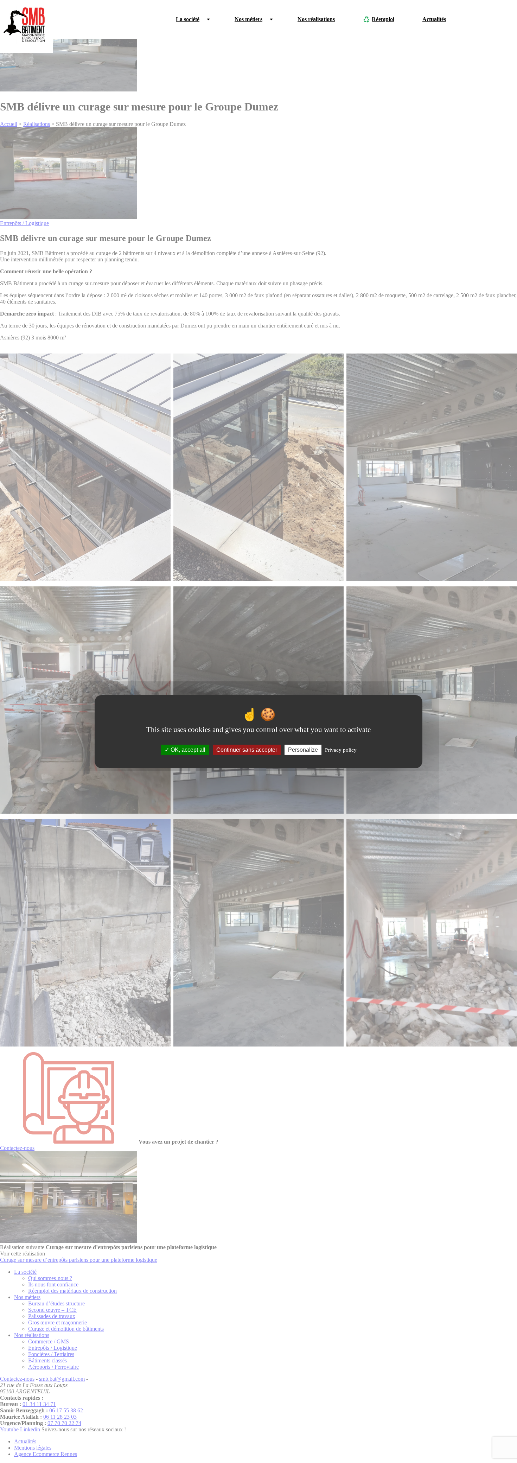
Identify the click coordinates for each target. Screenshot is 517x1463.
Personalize (303, 749)
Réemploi (383, 19)
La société (187, 19)
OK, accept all (187, 749)
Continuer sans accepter (246, 749)
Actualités (434, 19)
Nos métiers (248, 19)
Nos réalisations (316, 19)
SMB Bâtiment (26, 26)
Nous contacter (492, 19)
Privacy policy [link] (341, 749)
